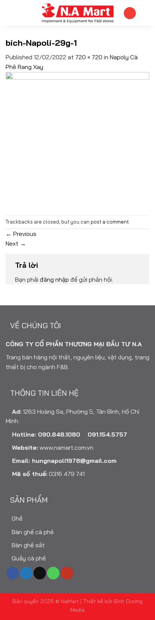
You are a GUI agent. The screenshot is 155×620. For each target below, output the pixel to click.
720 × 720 (88, 57)
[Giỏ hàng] (145, 13)
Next (16, 243)
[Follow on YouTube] (67, 573)
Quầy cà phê (28, 558)
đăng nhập (54, 279)
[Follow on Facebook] (12, 573)
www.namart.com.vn (66, 447)
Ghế (16, 518)
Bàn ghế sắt (27, 545)
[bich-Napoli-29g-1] (77, 142)
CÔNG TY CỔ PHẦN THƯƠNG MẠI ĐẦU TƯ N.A (74, 344)
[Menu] (10, 13)
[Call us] (53, 573)
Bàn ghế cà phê (32, 532)
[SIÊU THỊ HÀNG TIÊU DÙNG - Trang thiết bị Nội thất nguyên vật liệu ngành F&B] (77, 13)
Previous (21, 233)
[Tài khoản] (130, 13)
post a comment (110, 222)
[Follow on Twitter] (26, 573)
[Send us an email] (39, 573)
